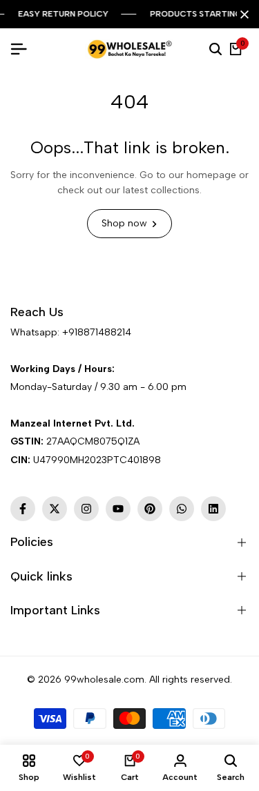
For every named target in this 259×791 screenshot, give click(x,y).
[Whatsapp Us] (11, 350)
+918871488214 (96, 332)
